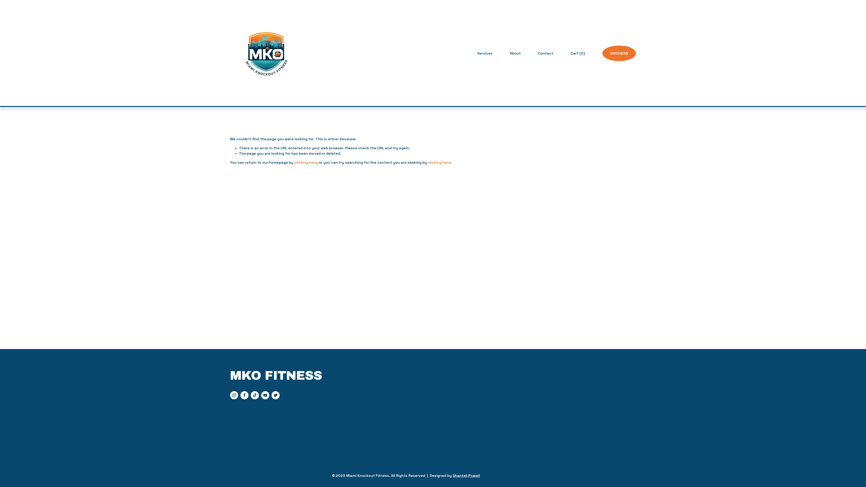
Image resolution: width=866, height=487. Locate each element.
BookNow (619, 53)
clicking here (305, 162)
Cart (578, 53)
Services (485, 53)
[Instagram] (234, 395)
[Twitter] (276, 395)
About (515, 53)
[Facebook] (244, 395)
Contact (545, 53)
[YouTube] (265, 395)
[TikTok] (255, 395)
